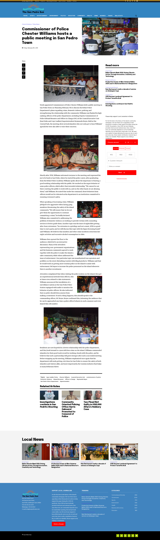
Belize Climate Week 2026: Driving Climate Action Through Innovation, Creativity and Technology (120, 74)
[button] (136, 16)
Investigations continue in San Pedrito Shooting (49, 404)
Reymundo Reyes (82, 379)
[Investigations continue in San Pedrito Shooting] (49, 395)
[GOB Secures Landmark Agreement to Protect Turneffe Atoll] (124, 451)
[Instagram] (128, 1)
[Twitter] (135, 1)
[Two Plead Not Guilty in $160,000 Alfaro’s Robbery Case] (93, 395)
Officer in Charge (70, 379)
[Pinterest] (132, 1)
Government (109, 71)
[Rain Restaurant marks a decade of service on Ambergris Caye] (95, 451)
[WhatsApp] (23, 77)
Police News (36, 24)
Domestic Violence (46, 379)
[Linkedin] (130, 1)
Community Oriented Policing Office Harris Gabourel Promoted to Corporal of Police (71, 409)
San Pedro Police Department (49, 381)
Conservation (109, 94)
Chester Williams (65, 377)
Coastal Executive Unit (78, 377)
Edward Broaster (58, 379)
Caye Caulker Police (52, 377)
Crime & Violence (27, 24)
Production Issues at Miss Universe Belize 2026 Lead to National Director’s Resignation (64, 465)
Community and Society (112, 87)
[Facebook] (125, 1)
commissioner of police (93, 377)
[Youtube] (137, 1)
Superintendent (64, 381)
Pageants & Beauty (111, 80)
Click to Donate (59, 524)
